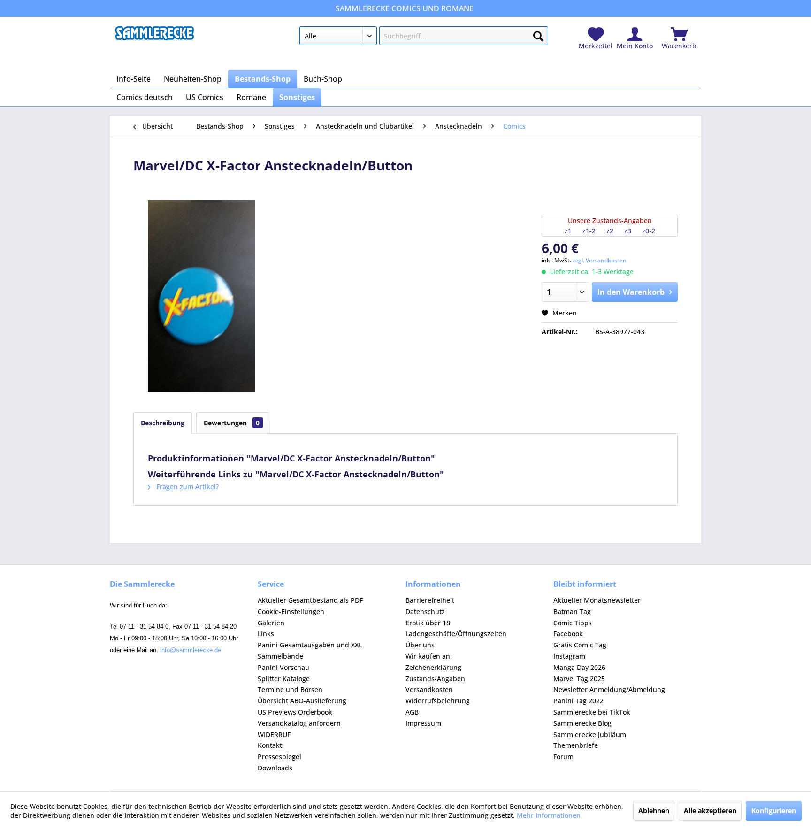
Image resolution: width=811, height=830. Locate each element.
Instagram (569, 656)
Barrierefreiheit (430, 600)
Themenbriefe (575, 745)
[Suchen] (538, 34)
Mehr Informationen (549, 815)
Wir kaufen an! (429, 656)
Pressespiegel (279, 756)
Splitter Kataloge (284, 678)
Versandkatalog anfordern (299, 723)
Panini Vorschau (283, 667)
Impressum (423, 723)
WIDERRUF (274, 734)
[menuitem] (423, 37)
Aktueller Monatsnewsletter (597, 600)
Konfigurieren (773, 810)
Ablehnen (653, 810)
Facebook (568, 633)
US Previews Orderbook (295, 711)
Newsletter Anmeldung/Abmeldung (609, 689)
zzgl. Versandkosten (600, 260)
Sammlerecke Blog (582, 723)
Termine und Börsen (290, 689)
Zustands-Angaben (435, 678)
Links (266, 633)
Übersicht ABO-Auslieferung (302, 700)
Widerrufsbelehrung (438, 700)
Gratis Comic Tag (579, 644)
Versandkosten (429, 689)
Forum (563, 756)
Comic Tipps (572, 622)
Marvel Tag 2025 (579, 678)
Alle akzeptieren (710, 810)
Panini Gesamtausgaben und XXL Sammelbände (310, 650)
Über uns (420, 644)
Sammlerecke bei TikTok (591, 711)
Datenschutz (425, 611)
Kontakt (270, 745)
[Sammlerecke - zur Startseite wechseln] (154, 38)
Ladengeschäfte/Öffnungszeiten (456, 633)
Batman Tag (572, 611)
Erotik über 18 (428, 622)
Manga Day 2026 (579, 667)
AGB (412, 711)
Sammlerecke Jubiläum (589, 734)
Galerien (271, 622)
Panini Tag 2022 (578, 700)
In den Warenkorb (631, 292)
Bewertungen (232, 422)
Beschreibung (162, 422)
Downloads (275, 767)
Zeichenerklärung (433, 667)
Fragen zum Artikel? (186, 486)
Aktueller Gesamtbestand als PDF (310, 600)
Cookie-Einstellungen (291, 611)
